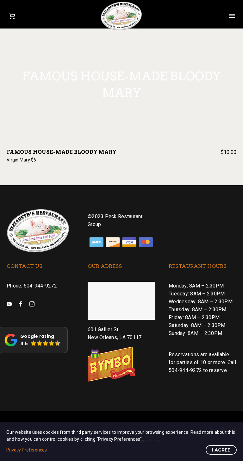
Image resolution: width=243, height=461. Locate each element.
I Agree (221, 450)
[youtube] (9, 303)
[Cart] (12, 16)
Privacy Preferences (26, 449)
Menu (232, 16)
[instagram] (31, 303)
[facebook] (20, 303)
